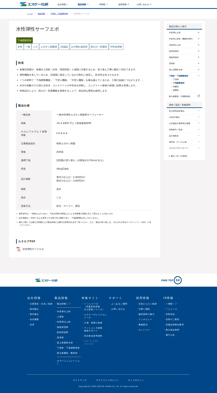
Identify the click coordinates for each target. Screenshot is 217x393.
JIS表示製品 (174, 117)
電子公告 (170, 335)
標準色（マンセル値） (178, 142)
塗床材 (172, 63)
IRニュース (171, 309)
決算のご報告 (173, 319)
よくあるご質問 (119, 303)
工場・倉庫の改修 (93, 322)
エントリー (144, 329)
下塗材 (176, 79)
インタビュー (145, 319)
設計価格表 (174, 136)
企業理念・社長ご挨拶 (41, 303)
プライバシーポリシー (107, 380)
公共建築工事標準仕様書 (179, 123)
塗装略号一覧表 (175, 129)
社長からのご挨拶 (148, 303)
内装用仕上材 (175, 45)
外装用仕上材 (175, 32)
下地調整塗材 (179, 83)
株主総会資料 (173, 329)
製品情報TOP (64, 303)
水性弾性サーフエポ (33, 249)
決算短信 (170, 314)
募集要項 (143, 324)
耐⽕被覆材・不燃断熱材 (179, 96)
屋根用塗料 (174, 57)
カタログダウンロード (178, 148)
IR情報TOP (172, 303)
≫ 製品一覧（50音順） (178, 156)
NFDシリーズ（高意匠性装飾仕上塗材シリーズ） (94, 306)
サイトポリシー (136, 380)
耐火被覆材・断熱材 (67, 353)
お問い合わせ (143, 4)
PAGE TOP (170, 280)
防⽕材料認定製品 (176, 111)
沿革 (32, 324)
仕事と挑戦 (144, 309)
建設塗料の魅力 (147, 314)
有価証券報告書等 (175, 324)
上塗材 (60, 316)
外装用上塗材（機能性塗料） (181, 39)
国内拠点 (34, 309)
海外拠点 (34, 314)
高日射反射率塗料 (93, 336)
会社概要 (34, 319)
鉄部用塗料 (174, 51)
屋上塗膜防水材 (175, 69)
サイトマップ (80, 380)
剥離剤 (176, 87)
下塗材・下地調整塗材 (178, 76)
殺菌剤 (176, 90)
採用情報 (122, 4)
